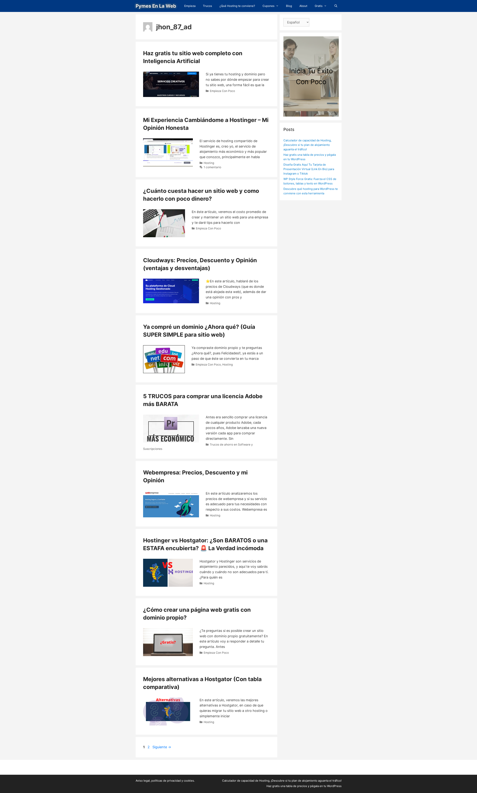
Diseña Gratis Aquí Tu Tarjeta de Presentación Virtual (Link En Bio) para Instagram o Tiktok (308, 169)
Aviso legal (143, 780)
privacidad (174, 780)
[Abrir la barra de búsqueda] (335, 6)
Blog (289, 6)
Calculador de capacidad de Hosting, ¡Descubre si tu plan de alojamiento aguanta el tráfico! (307, 145)
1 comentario (212, 167)
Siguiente (161, 747)
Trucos (207, 6)
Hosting (209, 163)
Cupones (268, 6)
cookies (189, 780)
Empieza (189, 6)
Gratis (319, 6)
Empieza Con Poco (222, 91)
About (303, 6)
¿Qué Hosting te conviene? (237, 6)
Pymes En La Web (156, 6)
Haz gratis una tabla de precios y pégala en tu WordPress (304, 786)
